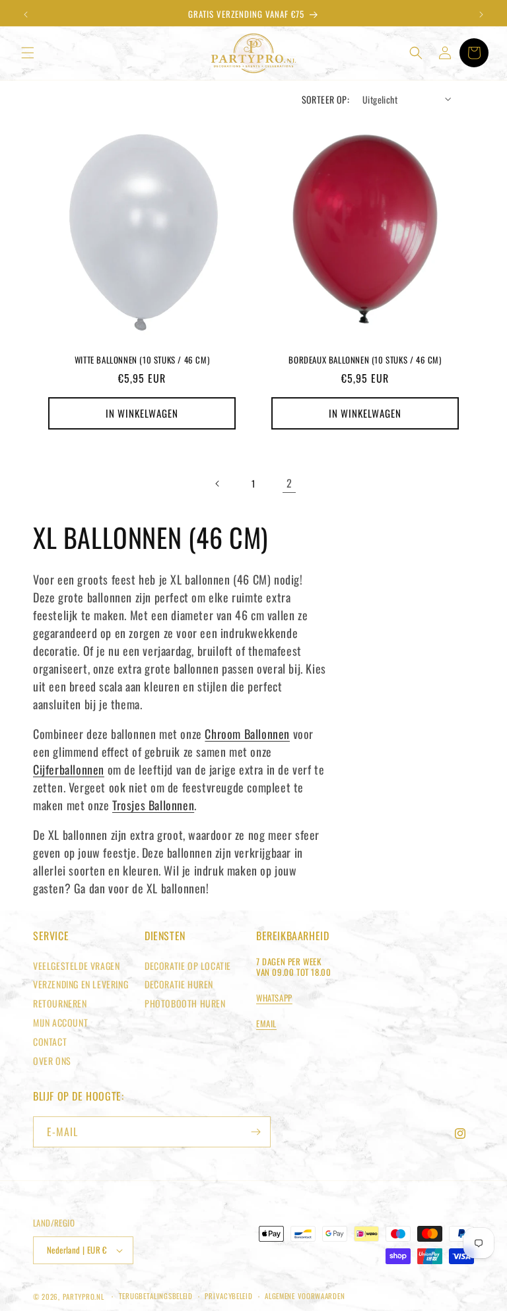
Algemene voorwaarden (305, 1296)
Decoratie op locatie (188, 966)
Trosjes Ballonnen (153, 805)
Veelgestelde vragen (76, 966)
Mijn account (60, 1022)
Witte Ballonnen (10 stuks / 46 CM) (142, 360)
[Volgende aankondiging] (481, 14)
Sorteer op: (325, 99)
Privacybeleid (228, 1296)
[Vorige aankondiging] (25, 14)
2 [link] (289, 483)
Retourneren (60, 1003)
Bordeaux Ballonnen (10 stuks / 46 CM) (364, 360)
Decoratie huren (179, 984)
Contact (50, 1041)
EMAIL (266, 1023)
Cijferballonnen (68, 769)
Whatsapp (274, 997)
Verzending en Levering (80, 984)
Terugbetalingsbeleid (156, 1296)
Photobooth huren (185, 1003)
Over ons (52, 1061)
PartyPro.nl (83, 1296)
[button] (27, 52)
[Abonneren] (255, 1131)
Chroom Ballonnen (247, 733)
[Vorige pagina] (217, 483)
